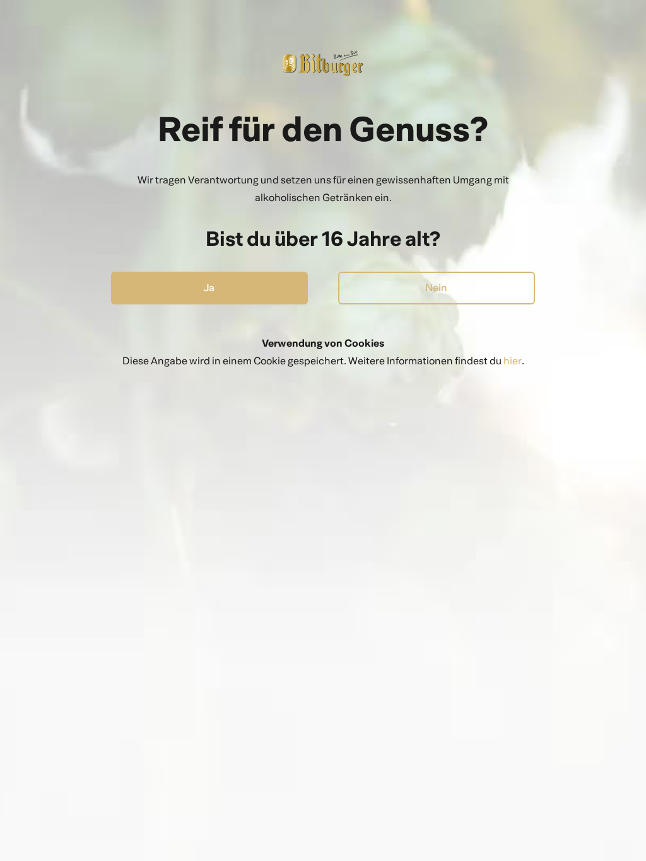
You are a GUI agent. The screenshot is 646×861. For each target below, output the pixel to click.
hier (512, 361)
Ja (209, 288)
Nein (436, 288)
